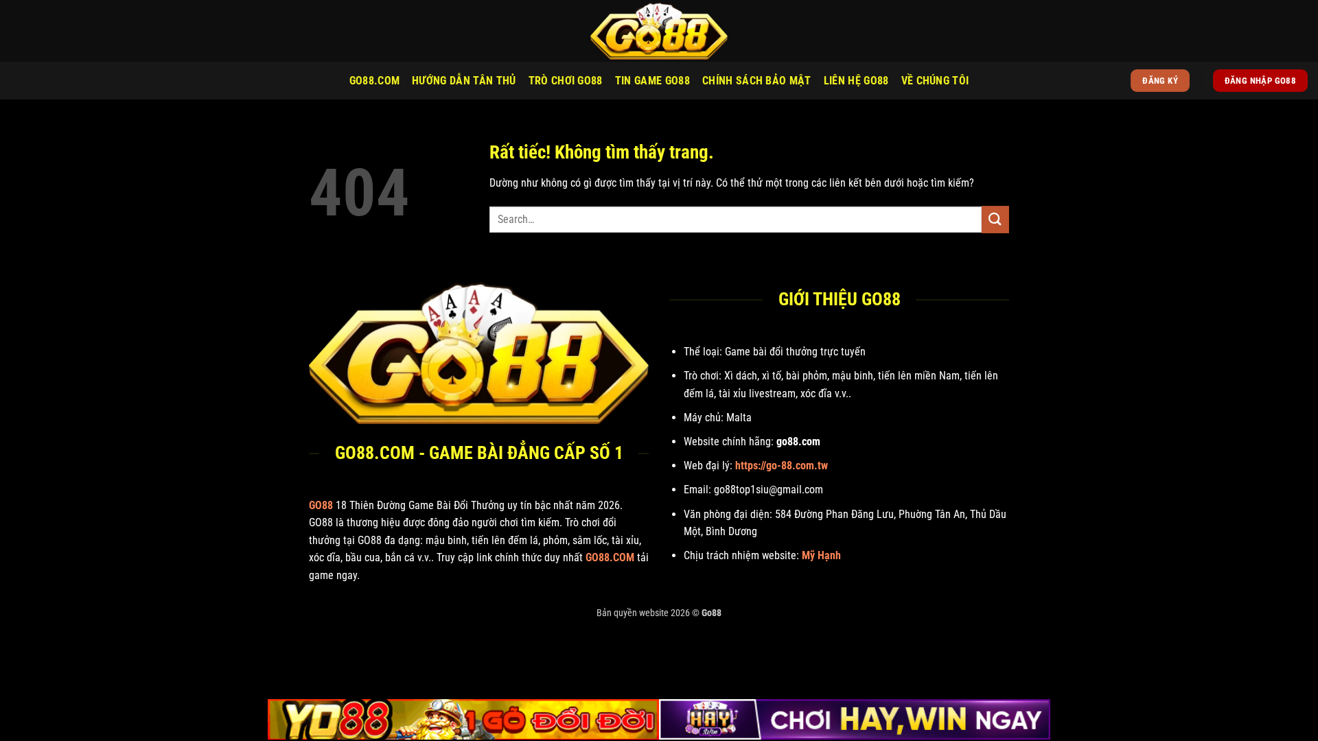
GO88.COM (374, 80)
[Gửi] (995, 219)
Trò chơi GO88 (566, 80)
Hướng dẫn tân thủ (464, 80)
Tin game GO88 (652, 80)
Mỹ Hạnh (821, 555)
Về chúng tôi (935, 80)
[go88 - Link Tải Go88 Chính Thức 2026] (659, 31)
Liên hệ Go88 (856, 80)
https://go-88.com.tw (781, 465)
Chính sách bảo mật (756, 80)
